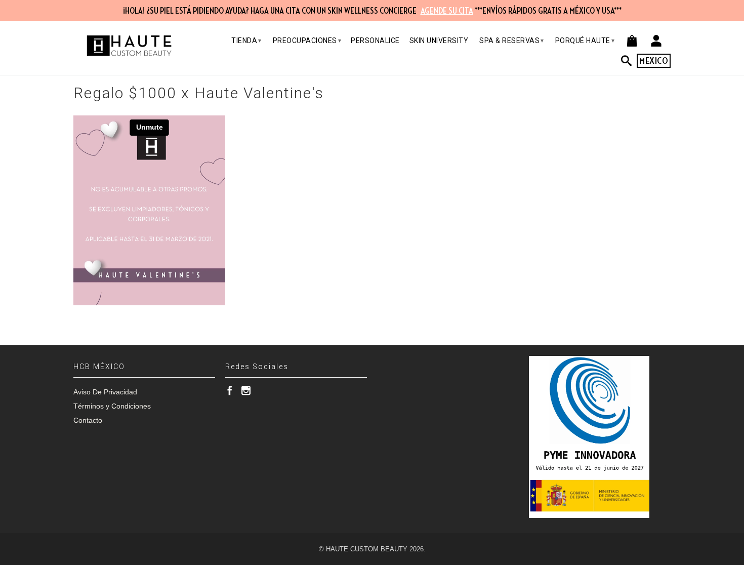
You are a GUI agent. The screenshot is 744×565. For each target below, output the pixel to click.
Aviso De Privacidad (105, 392)
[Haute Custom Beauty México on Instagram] (246, 390)
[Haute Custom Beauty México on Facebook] (229, 390)
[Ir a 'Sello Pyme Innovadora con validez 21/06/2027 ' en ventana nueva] (589, 437)
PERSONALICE (375, 40)
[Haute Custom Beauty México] (129, 45)
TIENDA (246, 40)
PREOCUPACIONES (307, 40)
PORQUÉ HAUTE (585, 40)
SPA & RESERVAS (511, 40)
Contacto (87, 420)
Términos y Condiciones (112, 406)
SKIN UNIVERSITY (439, 40)
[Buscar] (629, 60)
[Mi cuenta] (656, 41)
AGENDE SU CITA (447, 11)
